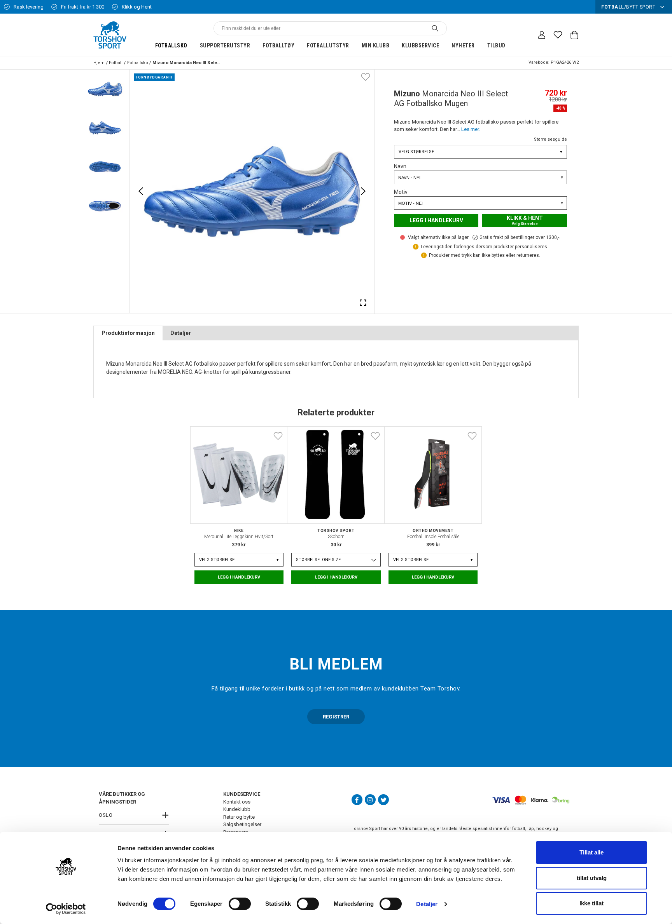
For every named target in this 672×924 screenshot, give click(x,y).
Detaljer (427, 904)
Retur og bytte (239, 817)
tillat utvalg (592, 878)
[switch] (240, 904)
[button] (105, 89)
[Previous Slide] (141, 191)
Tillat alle (591, 852)
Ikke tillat (591, 903)
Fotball (115, 62)
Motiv (401, 192)
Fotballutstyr (328, 45)
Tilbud (496, 45)
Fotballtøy (278, 45)
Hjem (99, 62)
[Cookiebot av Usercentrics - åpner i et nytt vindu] (66, 909)
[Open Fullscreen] (363, 302)
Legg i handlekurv (436, 220)
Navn (400, 166)
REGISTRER (336, 717)
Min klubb (376, 45)
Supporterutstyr (225, 45)
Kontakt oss (236, 802)
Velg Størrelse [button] (480, 151)
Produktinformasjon (128, 333)
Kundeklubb (236, 809)
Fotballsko (171, 45)
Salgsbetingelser (242, 824)
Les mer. (470, 129)
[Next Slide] (363, 191)
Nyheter (463, 45)
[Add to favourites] (365, 77)
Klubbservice (420, 45)
